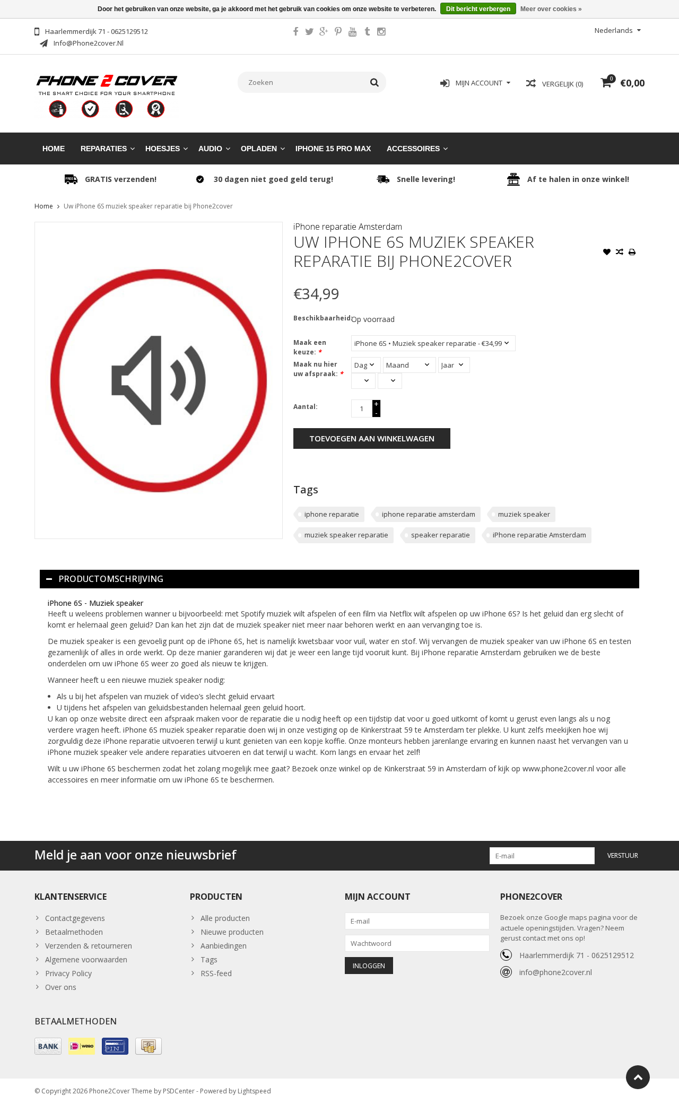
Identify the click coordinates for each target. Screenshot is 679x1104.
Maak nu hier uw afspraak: (318, 369)
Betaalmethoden (74, 932)
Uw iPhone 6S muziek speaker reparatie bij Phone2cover (148, 206)
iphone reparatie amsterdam (428, 514)
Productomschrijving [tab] (110, 579)
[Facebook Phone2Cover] (295, 33)
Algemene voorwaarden (86, 959)
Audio (210, 148)
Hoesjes (162, 148)
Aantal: (305, 406)
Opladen (259, 148)
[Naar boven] (638, 1077)
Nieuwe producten (232, 932)
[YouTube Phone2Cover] (353, 33)
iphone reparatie (331, 514)
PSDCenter (179, 1091)
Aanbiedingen (224, 946)
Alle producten (225, 918)
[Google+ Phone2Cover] (324, 33)
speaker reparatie (440, 535)
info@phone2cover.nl (555, 972)
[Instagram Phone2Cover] (381, 33)
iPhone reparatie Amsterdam (347, 226)
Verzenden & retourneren (88, 946)
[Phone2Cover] (106, 95)
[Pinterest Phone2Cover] (338, 33)
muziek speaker (524, 514)
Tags (209, 959)
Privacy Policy (68, 973)
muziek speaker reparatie (346, 535)
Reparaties (104, 148)
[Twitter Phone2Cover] (310, 33)
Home (53, 148)
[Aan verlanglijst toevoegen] (607, 253)
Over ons (60, 987)
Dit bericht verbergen (478, 9)
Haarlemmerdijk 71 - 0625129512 (576, 955)
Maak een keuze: (309, 347)
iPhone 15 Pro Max (333, 148)
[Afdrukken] (632, 253)
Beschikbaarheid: (319, 318)
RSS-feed (216, 973)
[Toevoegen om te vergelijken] (619, 253)
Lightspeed (254, 1091)
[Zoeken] (374, 82)
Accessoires (413, 148)
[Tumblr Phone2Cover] (367, 33)
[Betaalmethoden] (48, 1046)
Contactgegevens (75, 918)
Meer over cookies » (551, 9)
